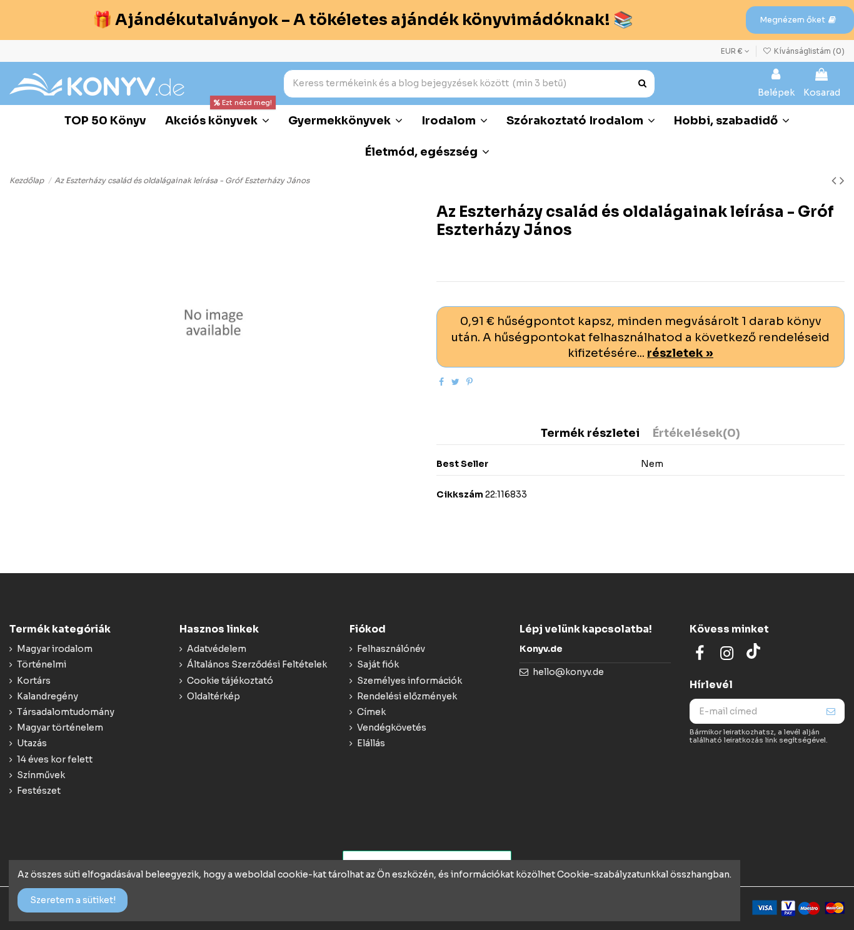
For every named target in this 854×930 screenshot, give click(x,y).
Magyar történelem (60, 727)
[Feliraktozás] (831, 711)
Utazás (32, 743)
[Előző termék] (835, 180)
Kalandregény (47, 696)
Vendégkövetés (391, 727)
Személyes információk (409, 680)
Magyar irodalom (55, 648)
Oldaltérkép (213, 696)
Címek (371, 712)
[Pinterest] (469, 382)
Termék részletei (590, 434)
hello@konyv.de (568, 672)
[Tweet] (455, 382)
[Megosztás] (441, 382)
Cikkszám (459, 494)
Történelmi (41, 664)
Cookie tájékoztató (230, 680)
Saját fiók (378, 664)
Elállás (371, 743)
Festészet (39, 790)
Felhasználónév (391, 648)
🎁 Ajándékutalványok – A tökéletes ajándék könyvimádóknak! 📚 (363, 19)
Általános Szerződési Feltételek (257, 664)
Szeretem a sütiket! (73, 900)
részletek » (680, 353)
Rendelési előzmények (407, 696)
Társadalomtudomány (65, 712)
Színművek (41, 775)
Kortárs (34, 680)
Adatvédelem (216, 648)
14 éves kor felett (55, 759)
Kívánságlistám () (808, 51)
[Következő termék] (842, 180)
